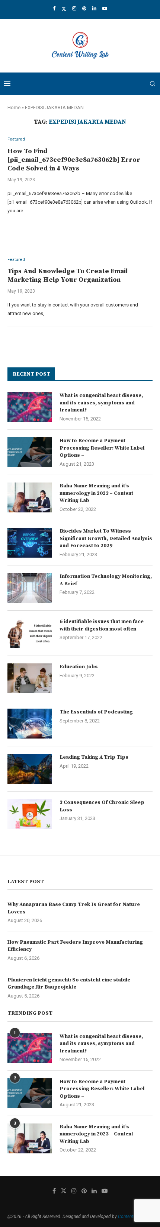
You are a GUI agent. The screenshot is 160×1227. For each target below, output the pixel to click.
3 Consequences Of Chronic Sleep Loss (102, 806)
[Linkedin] (94, 8)
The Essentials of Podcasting (96, 712)
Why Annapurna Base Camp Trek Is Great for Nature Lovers (73, 908)
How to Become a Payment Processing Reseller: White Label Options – (102, 448)
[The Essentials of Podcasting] (29, 724)
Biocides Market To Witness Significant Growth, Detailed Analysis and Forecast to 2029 (106, 538)
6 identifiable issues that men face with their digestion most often (102, 625)
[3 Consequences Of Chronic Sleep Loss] (29, 814)
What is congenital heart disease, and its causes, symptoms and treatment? (101, 402)
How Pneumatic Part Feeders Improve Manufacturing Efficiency (75, 946)
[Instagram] (74, 8)
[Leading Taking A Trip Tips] (29, 769)
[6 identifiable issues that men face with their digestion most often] (29, 633)
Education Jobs (79, 666)
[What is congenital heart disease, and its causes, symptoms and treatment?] (29, 407)
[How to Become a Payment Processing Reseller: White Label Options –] (29, 452)
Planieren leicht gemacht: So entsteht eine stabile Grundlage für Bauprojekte (68, 984)
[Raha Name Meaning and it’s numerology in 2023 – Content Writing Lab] (29, 497)
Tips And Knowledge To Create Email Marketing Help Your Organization (67, 275)
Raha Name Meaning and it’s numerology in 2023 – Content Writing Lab (96, 493)
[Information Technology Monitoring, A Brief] (29, 588)
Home (13, 107)
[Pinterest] (84, 8)
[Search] (152, 84)
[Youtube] (104, 8)
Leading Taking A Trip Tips (94, 757)
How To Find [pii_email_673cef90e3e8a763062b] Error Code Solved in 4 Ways (73, 160)
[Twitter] (63, 9)
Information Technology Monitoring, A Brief (106, 580)
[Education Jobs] (29, 678)
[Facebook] (54, 8)
